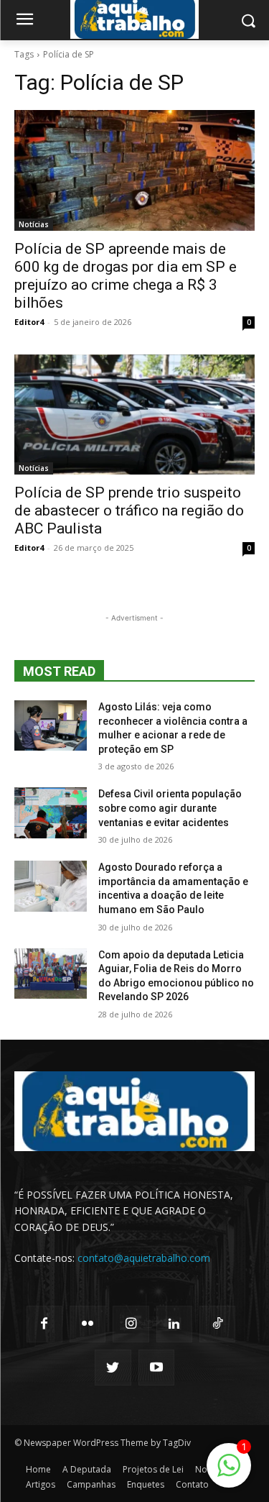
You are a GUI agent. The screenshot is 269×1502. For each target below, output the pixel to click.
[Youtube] (156, 1368)
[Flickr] (87, 1324)
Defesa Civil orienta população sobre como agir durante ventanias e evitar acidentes (170, 808)
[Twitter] (113, 1368)
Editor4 (29, 321)
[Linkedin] (174, 1324)
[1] (228, 1473)
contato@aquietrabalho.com (143, 1258)
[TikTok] (217, 1324)
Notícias (34, 224)
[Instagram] (130, 1324)
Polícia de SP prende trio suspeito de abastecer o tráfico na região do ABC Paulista (129, 510)
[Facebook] (44, 1324)
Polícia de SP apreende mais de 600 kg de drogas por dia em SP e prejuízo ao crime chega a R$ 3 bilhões (125, 275)
